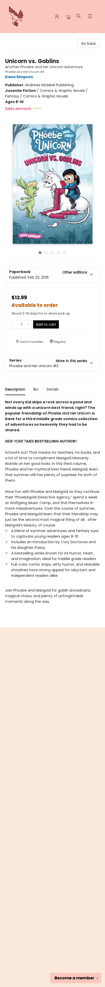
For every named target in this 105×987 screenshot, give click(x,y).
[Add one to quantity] (28, 324)
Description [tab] (15, 389)
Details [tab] (53, 389)
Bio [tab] (35, 389)
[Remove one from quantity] (15, 324)
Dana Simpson (19, 76)
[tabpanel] (52, 507)
